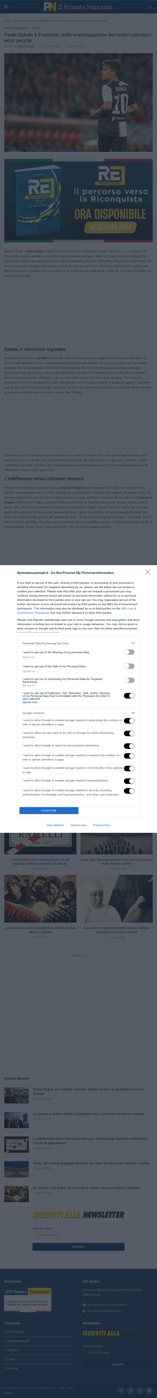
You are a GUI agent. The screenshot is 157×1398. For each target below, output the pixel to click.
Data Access (78, 825)
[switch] (129, 652)
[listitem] (78, 643)
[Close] (149, 573)
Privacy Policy (102, 825)
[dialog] (78, 699)
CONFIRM (49, 810)
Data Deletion (55, 825)
